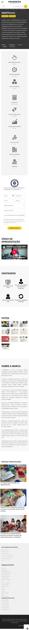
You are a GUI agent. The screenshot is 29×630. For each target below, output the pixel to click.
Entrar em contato (14, 228)
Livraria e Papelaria (4, 584)
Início (2, 9)
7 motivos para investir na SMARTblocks (9, 484)
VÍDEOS (3, 44)
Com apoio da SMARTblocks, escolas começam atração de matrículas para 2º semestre (10, 535)
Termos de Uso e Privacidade (7, 556)
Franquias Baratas (5, 551)
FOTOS (20, 44)
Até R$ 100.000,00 (5, 605)
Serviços (3, 594)
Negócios (3, 587)
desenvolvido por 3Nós (23, 625)
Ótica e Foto (3, 589)
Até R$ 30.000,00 (4, 602)
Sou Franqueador (5, 553)
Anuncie (3, 560)
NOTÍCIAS (12, 46)
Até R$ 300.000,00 (5, 609)
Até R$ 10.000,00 (4, 600)
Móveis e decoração (5, 586)
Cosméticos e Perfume (5, 576)
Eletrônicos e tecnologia (5, 579)
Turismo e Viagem (4, 596)
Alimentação (3, 568)
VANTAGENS (12, 44)
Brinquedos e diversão (5, 571)
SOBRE (5, 46)
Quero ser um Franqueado (6, 555)
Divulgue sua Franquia (6, 558)
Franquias (7, 9)
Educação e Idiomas (15, 9)
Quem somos (4, 549)
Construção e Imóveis (5, 574)
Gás (2, 581)
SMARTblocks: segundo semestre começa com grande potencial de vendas (12, 509)
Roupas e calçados (4, 592)
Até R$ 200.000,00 (5, 607)
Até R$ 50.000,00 (4, 603)
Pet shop (3, 591)
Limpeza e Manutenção (5, 582)
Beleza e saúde (4, 569)
